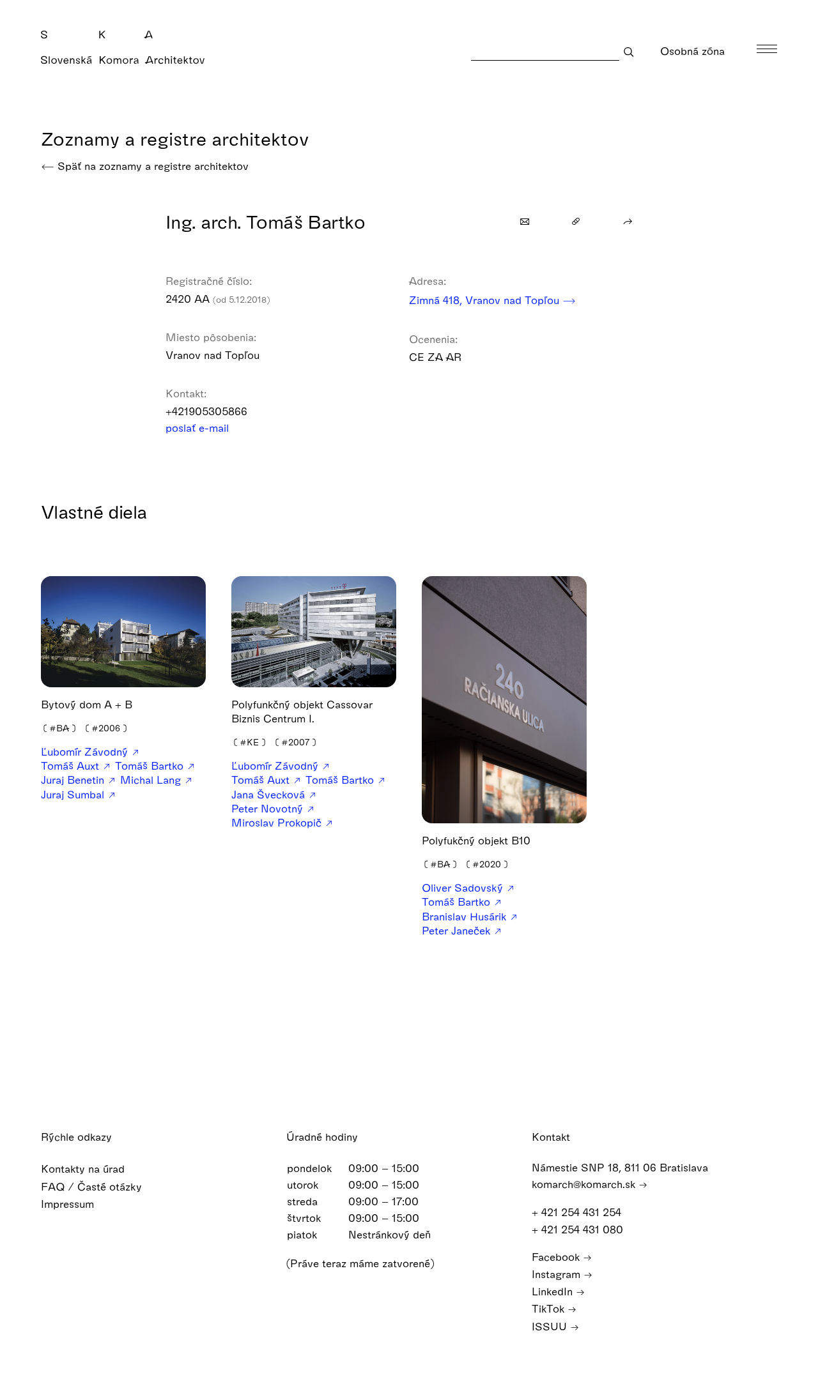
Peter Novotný (268, 808)
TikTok (549, 1308)
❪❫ (59, 728)
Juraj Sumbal (74, 794)
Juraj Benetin (74, 779)
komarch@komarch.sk (585, 1184)
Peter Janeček (457, 930)
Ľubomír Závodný (86, 751)
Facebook (557, 1257)
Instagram (557, 1274)
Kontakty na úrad (84, 1168)
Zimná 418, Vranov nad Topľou (485, 300)
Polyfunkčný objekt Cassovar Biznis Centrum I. (302, 711)
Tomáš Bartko (151, 765)
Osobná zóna (694, 51)
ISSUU (551, 1326)
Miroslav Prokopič (278, 822)
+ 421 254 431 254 (578, 1212)
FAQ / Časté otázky (93, 1186)
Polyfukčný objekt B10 (476, 840)
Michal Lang (152, 779)
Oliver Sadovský (464, 887)
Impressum (69, 1204)
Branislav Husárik (465, 916)
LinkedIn (554, 1291)
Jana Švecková (269, 794)
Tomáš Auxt (71, 765)
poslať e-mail (199, 428)
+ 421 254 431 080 (579, 1229)
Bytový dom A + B (86, 704)
